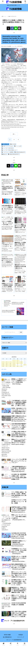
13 (6, 363)
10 (21, 361)
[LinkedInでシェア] (17, 483)
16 (17, 363)
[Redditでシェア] (17, 479)
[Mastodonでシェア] (11, 475)
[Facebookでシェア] (12, 28)
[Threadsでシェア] (11, 479)
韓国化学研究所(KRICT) (14, 154)
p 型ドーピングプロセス (8, 146)
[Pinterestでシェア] (11, 483)
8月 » (5, 369)
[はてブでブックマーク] (23, 479)
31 (21, 366)
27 (6, 366)
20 (6, 364)
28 (10, 366)
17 (21, 363)
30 (17, 366)
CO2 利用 (14, 144)
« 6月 (2, 369)
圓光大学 (5, 154)
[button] (19, 28)
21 (10, 364)
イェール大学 (18, 146)
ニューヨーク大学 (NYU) (8, 148)
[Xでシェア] (8, 28)
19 (3, 364)
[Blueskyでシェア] (17, 475)
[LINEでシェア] (16, 28)
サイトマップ (20, 637)
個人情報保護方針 (7, 637)
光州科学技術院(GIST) (20, 152)
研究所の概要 (7, 634)
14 (10, 363)
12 (3, 363)
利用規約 (21, 634)
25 (24, 364)
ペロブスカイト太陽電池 (8, 152)
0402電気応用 (6, 144)
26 (3, 366)
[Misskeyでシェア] (23, 475)
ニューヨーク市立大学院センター (10, 150)
